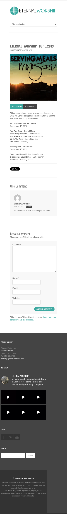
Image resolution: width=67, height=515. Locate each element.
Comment (30, 106)
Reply (28, 206)
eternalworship (22, 204)
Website (16, 298)
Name (15, 278)
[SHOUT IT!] (38, 397)
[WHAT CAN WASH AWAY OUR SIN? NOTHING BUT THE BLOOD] (23, 412)
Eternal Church (7, 351)
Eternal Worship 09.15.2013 (32, 45)
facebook (4, 437)
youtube (17, 437)
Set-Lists (16, 50)
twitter (10, 437)
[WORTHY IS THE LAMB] (8, 412)
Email (15, 288)
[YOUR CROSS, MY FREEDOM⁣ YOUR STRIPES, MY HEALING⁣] (23, 397)
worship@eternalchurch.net (12, 359)
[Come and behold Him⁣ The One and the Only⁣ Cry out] (38, 412)
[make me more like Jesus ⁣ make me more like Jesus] (8, 397)
